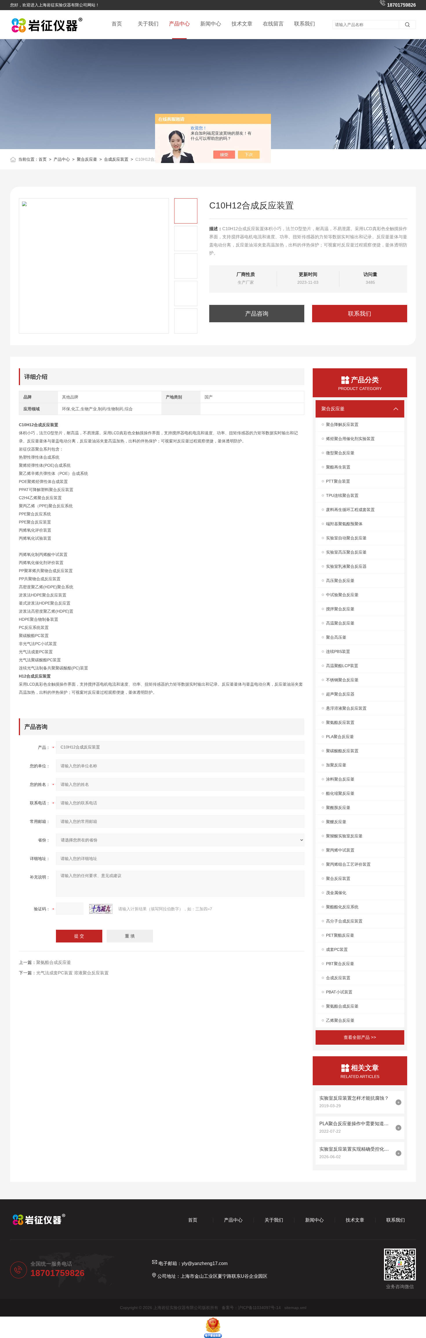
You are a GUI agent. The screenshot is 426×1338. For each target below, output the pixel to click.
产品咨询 (256, 313)
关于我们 (148, 24)
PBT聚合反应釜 (340, 963)
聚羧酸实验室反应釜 (344, 836)
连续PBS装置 (338, 651)
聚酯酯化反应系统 (342, 907)
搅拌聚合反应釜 (340, 609)
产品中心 (179, 24)
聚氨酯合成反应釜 (53, 962)
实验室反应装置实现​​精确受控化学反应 (356, 1149)
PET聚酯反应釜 (340, 935)
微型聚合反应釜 (340, 453)
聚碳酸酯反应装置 (342, 750)
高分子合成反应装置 (344, 921)
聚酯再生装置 (338, 467)
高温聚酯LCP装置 (342, 665)
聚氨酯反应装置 (340, 722)
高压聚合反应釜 (340, 580)
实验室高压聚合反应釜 (346, 552)
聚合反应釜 (87, 159)
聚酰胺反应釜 (338, 807)
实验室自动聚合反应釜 (346, 538)
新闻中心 (210, 24)
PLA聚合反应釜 (340, 736)
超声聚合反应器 (340, 694)
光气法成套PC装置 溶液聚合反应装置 (72, 972)
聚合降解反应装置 (342, 424)
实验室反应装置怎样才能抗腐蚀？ (354, 1098)
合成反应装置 (116, 159)
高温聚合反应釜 (340, 623)
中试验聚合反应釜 (342, 594)
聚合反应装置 (338, 878)
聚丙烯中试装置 (340, 850)
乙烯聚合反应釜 (340, 1020)
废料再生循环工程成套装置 (350, 509)
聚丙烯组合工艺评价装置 (348, 864)
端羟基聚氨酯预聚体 (344, 523)
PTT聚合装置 (338, 481)
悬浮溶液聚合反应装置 (346, 708)
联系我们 (304, 24)
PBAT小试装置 (339, 992)
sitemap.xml (295, 1307)
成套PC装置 (337, 949)
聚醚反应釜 (336, 821)
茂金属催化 (336, 892)
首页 (117, 24)
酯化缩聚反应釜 (340, 793)
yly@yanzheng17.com (204, 1263)
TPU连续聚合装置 (342, 495)
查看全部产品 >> (360, 1037)
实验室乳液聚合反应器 (346, 566)
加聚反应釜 (336, 765)
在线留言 (273, 24)
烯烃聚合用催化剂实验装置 (350, 438)
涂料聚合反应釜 (340, 779)
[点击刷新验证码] (100, 909)
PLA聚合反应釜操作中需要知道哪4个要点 (356, 1123)
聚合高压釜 (336, 637)
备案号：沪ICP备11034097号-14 (251, 1307)
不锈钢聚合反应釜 (342, 680)
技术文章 (242, 24)
